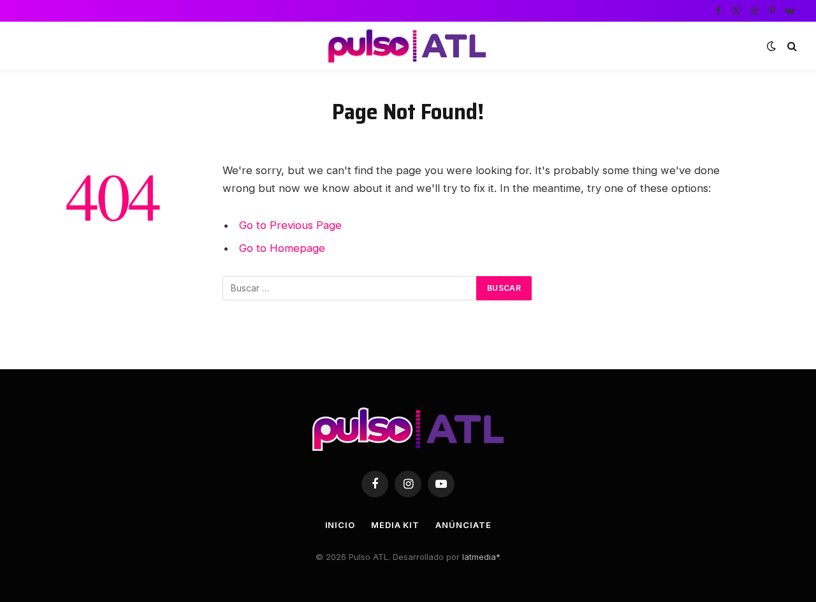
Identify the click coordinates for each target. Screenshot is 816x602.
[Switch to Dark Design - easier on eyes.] (771, 46)
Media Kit (395, 525)
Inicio (340, 525)
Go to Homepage (282, 248)
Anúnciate (463, 525)
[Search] (791, 46)
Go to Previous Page (290, 225)
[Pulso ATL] (407, 46)
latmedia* (480, 557)
